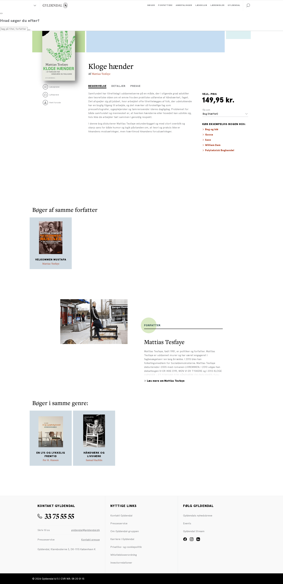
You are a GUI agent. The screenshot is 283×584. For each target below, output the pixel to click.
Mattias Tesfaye (101, 74)
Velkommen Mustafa (50, 259)
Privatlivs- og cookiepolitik (126, 547)
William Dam (212, 145)
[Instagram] (192, 540)
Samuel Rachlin (94, 460)
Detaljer (118, 86)
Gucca (209, 134)
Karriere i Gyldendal (122, 539)
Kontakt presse (90, 539)
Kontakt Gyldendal (121, 515)
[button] (248, 5)
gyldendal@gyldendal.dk (85, 530)
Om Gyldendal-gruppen (124, 531)
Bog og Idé (211, 129)
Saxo (208, 140)
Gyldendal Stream (194, 531)
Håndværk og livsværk (94, 454)
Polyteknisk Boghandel (219, 150)
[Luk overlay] (1, 13)
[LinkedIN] (198, 540)
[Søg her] (29, 29)
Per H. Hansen (51, 460)
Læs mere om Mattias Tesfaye (166, 381)
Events (187, 523)
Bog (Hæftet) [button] (210, 113)
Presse (135, 86)
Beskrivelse (97, 86)
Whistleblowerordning (123, 554)
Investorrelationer (121, 562)
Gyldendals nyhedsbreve (197, 515)
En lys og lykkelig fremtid (50, 454)
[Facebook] (185, 540)
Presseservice (118, 523)
